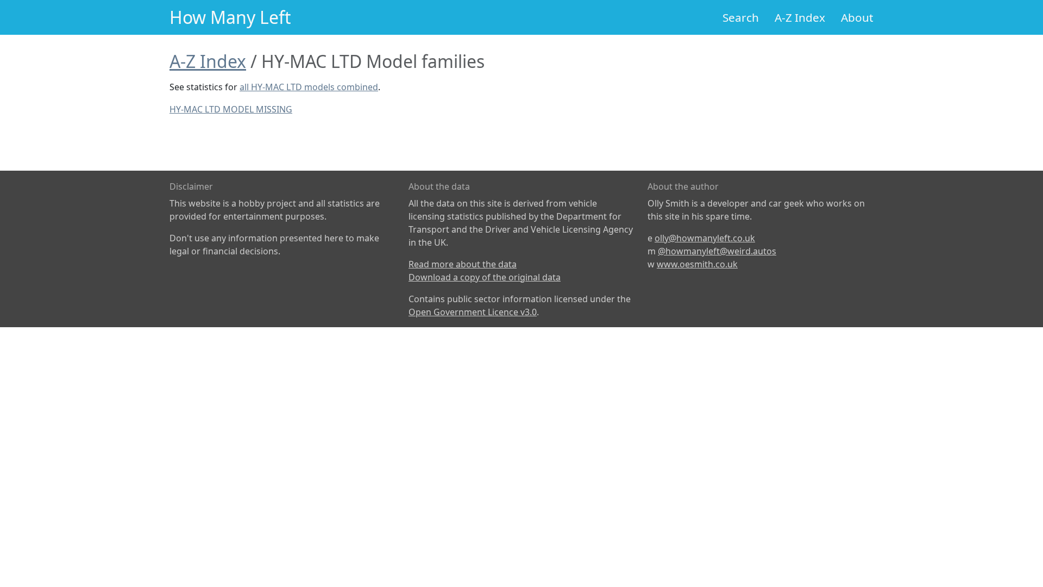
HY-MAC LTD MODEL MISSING (230, 109)
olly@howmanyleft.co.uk (705, 238)
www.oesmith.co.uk (697, 264)
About (857, 17)
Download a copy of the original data (485, 277)
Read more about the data (463, 264)
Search (740, 17)
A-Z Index (800, 17)
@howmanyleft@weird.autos (717, 251)
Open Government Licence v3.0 (473, 312)
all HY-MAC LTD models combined (309, 87)
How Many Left (230, 17)
